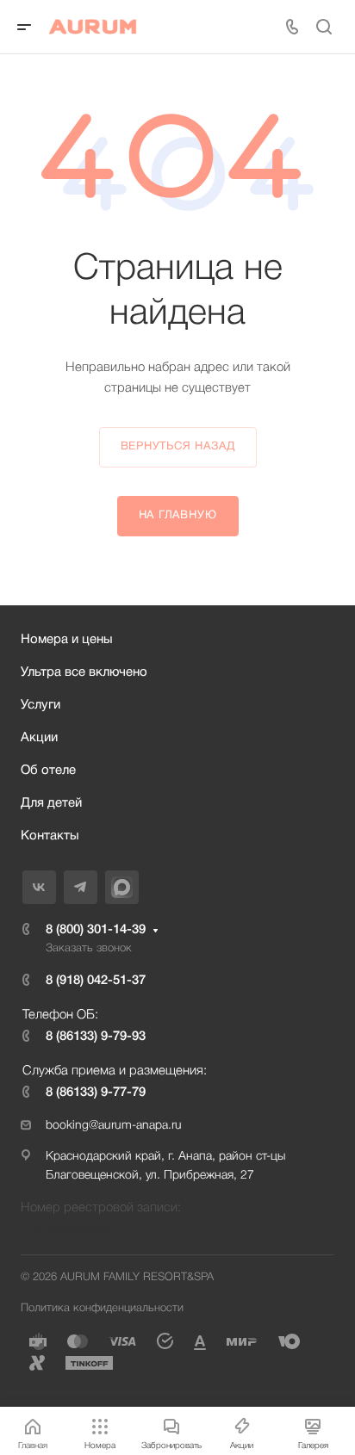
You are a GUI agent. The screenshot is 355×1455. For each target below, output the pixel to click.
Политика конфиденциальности (102, 1308)
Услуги (40, 705)
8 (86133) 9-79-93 (96, 1037)
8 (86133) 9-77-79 (96, 1093)
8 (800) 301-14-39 (96, 930)
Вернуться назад (178, 447)
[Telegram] (80, 887)
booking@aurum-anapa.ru (114, 1125)
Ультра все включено (84, 672)
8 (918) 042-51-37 (96, 981)
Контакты (50, 836)
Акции (39, 738)
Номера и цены (67, 640)
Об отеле (48, 771)
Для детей (51, 803)
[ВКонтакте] (39, 887)
